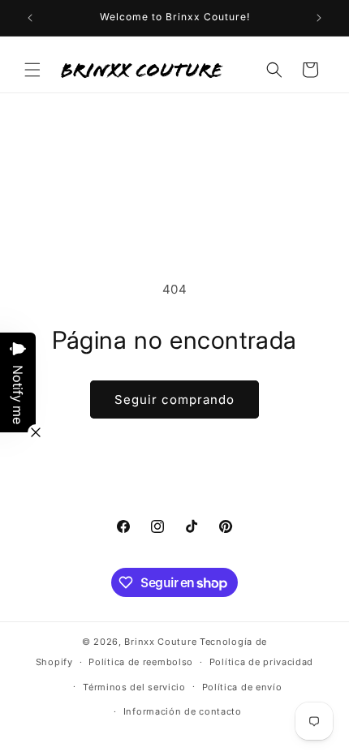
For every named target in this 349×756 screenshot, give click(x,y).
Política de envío (242, 687)
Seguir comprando (174, 399)
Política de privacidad (261, 662)
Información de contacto (182, 711)
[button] (32, 70)
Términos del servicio (134, 687)
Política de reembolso (140, 662)
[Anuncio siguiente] (319, 18)
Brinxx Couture (160, 641)
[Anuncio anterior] (30, 18)
